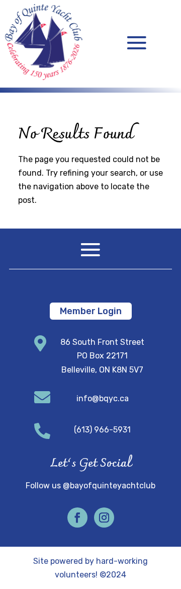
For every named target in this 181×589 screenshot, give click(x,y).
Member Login (91, 311)
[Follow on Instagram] (104, 517)
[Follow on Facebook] (77, 517)
